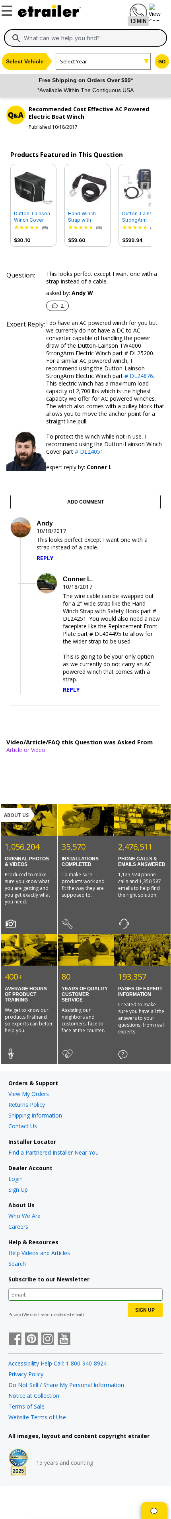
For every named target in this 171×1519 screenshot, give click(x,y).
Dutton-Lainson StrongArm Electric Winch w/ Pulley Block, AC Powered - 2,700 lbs (140, 217)
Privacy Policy (25, 1374)
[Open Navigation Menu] (8, 9)
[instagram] (47, 1339)
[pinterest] (31, 1339)
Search (17, 1263)
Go (161, 62)
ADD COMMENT (85, 502)
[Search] (16, 38)
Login (15, 1179)
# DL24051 (88, 451)
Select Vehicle (25, 61)
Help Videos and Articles (39, 1253)
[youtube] (64, 1339)
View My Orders (28, 1094)
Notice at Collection (33, 1395)
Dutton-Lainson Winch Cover (32, 217)
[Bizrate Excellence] (18, 1463)
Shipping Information (35, 1115)
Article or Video (25, 750)
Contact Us (22, 1126)
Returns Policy (26, 1104)
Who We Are (24, 1216)
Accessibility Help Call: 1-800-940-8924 (57, 1363)
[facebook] (15, 1339)
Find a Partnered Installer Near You (53, 1152)
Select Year (73, 61)
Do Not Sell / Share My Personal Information (66, 1385)
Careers (18, 1226)
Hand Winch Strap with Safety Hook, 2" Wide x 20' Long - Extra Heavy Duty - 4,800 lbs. (87, 217)
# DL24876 (138, 376)
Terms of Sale (26, 1406)
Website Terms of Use (37, 1417)
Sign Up (18, 1189)
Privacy (14, 1314)
